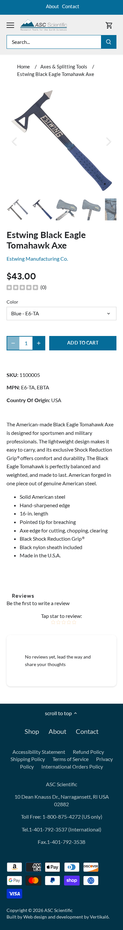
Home (23, 66)
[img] (22, 287)
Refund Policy (88, 752)
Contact (70, 6)
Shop (32, 731)
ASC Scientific (58, 910)
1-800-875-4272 (61, 816)
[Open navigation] (10, 25)
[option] (61, 141)
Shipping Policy (27, 759)
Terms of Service (70, 759)
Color (12, 302)
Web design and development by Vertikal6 (66, 917)
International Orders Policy (72, 766)
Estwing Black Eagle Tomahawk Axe (55, 74)
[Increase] (38, 343)
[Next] (108, 141)
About (52, 6)
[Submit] (108, 41)
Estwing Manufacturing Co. (37, 258)
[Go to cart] (109, 25)
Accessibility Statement (38, 752)
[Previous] (15, 141)
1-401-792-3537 (48, 829)
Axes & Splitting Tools (63, 66)
